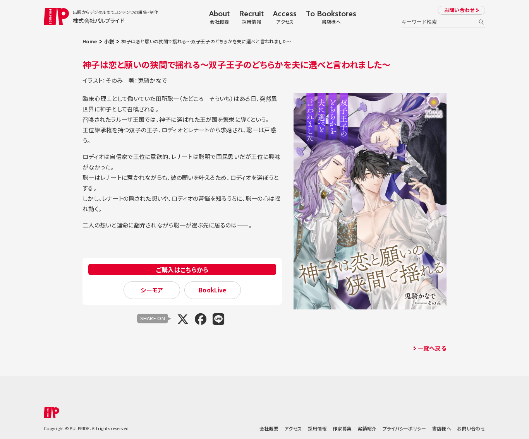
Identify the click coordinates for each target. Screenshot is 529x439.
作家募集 (342, 428)
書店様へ (441, 428)
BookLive (212, 290)
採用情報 (317, 428)
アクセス (293, 428)
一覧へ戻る (432, 348)
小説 (109, 41)
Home (89, 41)
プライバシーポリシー (404, 428)
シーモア (152, 290)
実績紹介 (366, 428)
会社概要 (268, 428)
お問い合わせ (459, 10)
